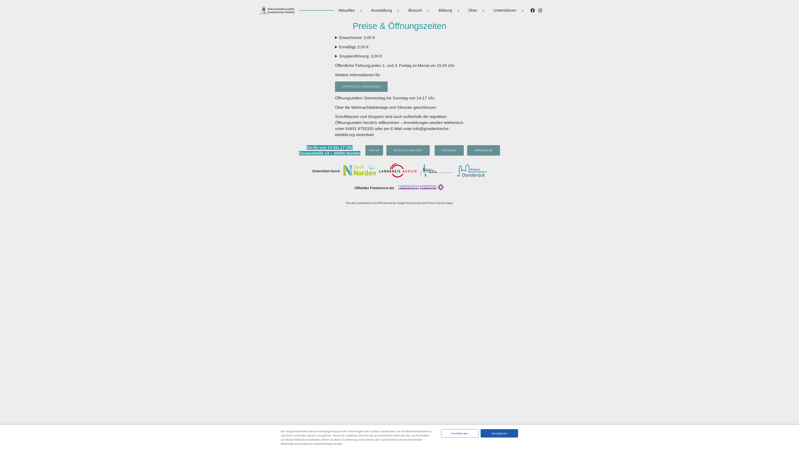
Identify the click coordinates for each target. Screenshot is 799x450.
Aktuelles (346, 10)
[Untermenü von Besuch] (428, 10)
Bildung (445, 10)
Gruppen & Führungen (361, 86)
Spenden (449, 150)
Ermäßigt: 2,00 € (354, 47)
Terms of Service (436, 203)
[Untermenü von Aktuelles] (361, 10)
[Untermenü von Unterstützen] (522, 10)
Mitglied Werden (408, 150)
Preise (374, 150)
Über (472, 10)
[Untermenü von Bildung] (458, 10)
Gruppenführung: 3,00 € (360, 56)
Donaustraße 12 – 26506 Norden (329, 153)
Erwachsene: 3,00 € (357, 37)
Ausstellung (381, 10)
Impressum (484, 150)
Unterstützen (505, 10)
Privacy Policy (414, 203)
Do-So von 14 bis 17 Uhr (329, 147)
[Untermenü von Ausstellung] (398, 10)
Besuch (415, 10)
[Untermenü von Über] (483, 10)
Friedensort (379, 188)
